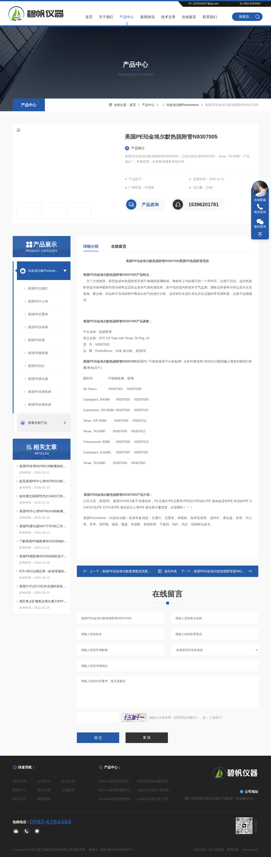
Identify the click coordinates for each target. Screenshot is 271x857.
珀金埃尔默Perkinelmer (182, 105)
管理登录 (233, 849)
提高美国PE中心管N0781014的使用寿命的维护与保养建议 (43, 481)
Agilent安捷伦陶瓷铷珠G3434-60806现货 (116, 799)
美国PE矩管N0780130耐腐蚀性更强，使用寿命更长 (43, 466)
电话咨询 (260, 212)
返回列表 (170, 571)
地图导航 (44, 799)
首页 (89, 17)
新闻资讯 (147, 17)
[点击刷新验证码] (134, 717)
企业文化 (68, 781)
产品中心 (127, 17)
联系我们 (210, 17)
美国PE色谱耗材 (39, 404)
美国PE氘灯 (36, 366)
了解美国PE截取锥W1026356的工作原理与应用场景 (43, 541)
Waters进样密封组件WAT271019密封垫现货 (116, 781)
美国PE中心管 (38, 301)
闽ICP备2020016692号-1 (117, 849)
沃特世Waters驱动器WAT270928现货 (154, 781)
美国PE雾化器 (38, 378)
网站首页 (19, 781)
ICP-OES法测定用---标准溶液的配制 (43, 571)
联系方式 (19, 799)
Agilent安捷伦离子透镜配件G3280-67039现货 (154, 799)
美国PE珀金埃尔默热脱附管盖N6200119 (222, 571)
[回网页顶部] (260, 235)
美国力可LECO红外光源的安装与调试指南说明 (43, 586)
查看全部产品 (37, 422)
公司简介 (44, 781)
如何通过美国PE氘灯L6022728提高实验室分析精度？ (43, 496)
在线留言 (189, 17)
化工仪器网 (216, 849)
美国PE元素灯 (38, 288)
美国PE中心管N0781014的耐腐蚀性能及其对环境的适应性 (43, 511)
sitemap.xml (250, 849)
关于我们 (106, 17)
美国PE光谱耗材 (39, 391)
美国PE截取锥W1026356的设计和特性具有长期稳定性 (43, 556)
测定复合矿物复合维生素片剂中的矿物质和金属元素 (43, 601)
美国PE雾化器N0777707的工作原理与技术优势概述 (43, 526)
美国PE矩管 (36, 340)
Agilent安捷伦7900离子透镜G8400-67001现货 (154, 790)
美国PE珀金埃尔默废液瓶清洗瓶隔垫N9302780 (135, 571)
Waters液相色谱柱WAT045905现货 (116, 790)
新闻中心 (19, 790)
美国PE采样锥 (38, 327)
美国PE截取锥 (38, 353)
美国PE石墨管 (38, 314)
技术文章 (168, 17)
